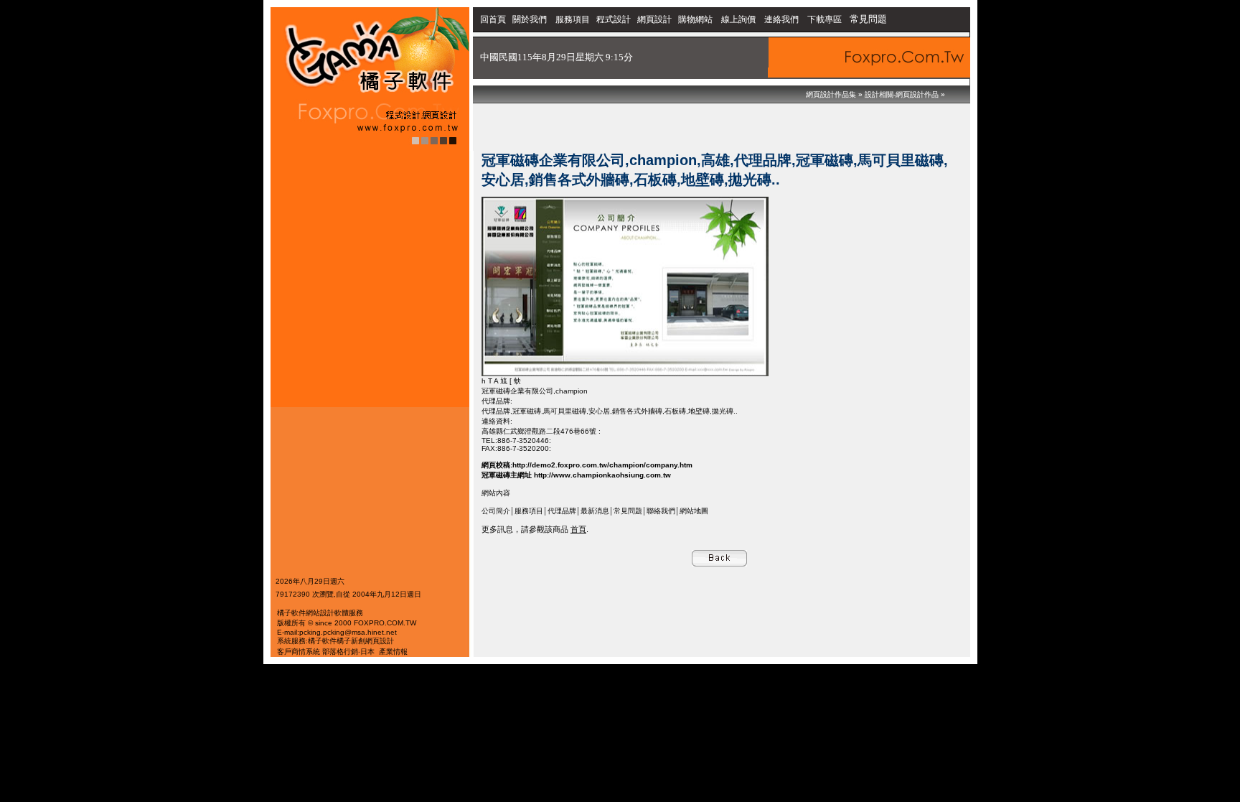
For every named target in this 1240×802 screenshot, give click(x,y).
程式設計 (613, 19)
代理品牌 (562, 511)
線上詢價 (738, 19)
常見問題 (868, 19)
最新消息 (595, 511)
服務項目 (572, 19)
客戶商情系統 (298, 652)
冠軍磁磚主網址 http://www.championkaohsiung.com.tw (576, 475)
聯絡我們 (661, 511)
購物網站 (695, 19)
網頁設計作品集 (831, 94)
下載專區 (825, 19)
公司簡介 (496, 511)
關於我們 (530, 19)
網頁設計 (654, 19)
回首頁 (493, 19)
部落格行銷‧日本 (348, 652)
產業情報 (393, 652)
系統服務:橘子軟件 (307, 641)
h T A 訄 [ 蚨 (501, 381)
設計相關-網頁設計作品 (902, 94)
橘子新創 (351, 641)
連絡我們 (781, 19)
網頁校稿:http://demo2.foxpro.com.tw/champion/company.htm (587, 465)
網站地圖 (694, 511)
